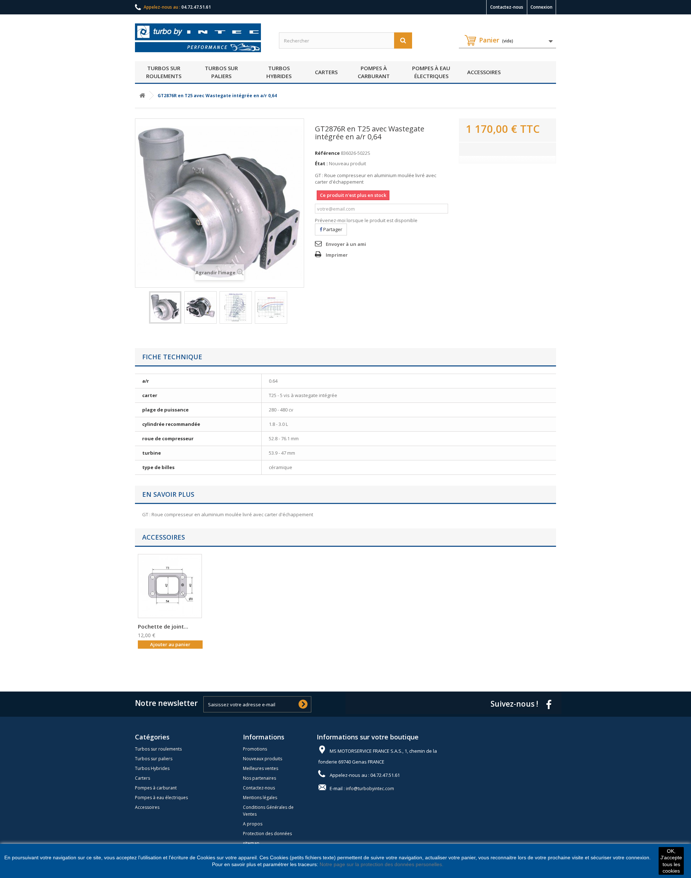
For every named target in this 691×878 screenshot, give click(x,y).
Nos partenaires (259, 778)
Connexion (541, 7)
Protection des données (267, 833)
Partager (332, 229)
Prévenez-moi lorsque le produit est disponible (366, 220)
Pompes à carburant (374, 72)
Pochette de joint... (163, 626)
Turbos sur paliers (221, 72)
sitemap (251, 843)
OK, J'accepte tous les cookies (671, 861)
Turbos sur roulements (163, 72)
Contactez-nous (506, 7)
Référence (327, 153)
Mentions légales (260, 797)
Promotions (255, 749)
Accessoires (484, 72)
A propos (252, 824)
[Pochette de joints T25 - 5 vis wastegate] (170, 586)
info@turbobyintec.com (370, 788)
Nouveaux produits (262, 759)
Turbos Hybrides (279, 72)
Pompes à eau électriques (431, 72)
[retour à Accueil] (142, 95)
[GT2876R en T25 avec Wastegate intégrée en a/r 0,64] (165, 307)
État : (321, 163)
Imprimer (337, 255)
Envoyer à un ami (346, 244)
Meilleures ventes (260, 768)
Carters (326, 72)
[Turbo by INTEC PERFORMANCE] (201, 37)
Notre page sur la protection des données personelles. (381, 864)
